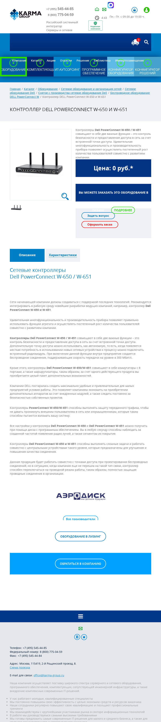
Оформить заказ (99, 224)
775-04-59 (61, 14)
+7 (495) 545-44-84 (30, 656)
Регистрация (147, 10)
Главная (15, 89)
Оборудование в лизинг (80, 536)
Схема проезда (20, 667)
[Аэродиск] (80, 496)
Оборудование (48, 89)
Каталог (29, 89)
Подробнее (123, 210)
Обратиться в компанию (80, 564)
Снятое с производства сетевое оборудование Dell (72, 93)
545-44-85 (60, 8)
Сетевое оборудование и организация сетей (91, 89)
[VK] (77, 637)
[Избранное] (84, 637)
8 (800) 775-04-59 (51, 652)
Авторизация (134, 10)
